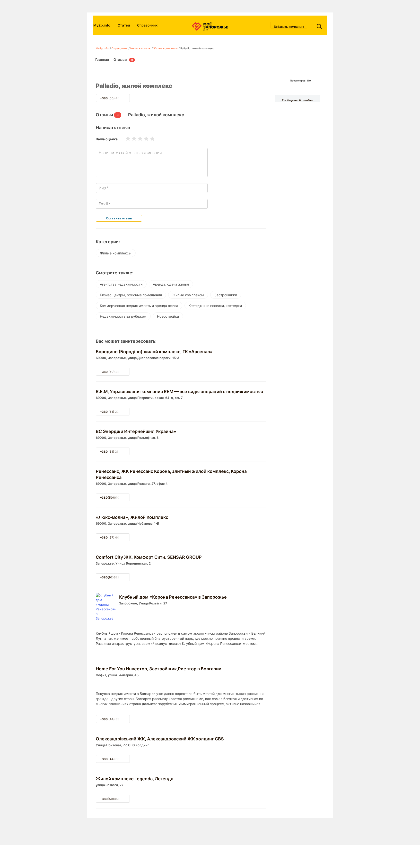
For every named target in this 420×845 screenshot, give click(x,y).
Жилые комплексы (165, 48)
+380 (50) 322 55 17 (114, 372)
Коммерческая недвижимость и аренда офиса (139, 306)
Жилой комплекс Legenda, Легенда (134, 778)
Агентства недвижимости (121, 284)
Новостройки (168, 316)
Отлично (149, 138)
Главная (102, 59)
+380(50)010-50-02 (115, 497)
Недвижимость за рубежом (123, 316)
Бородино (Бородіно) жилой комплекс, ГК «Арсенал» (154, 351)
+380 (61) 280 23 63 (115, 451)
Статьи (124, 25)
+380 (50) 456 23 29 (115, 98)
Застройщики (225, 295)
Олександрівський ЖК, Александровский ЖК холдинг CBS (160, 738)
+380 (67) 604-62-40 (115, 537)
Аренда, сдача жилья (171, 284)
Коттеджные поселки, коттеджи (215, 306)
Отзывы (120, 59)
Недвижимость (140, 48)
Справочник (147, 25)
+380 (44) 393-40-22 (115, 719)
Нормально (137, 138)
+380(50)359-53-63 (115, 799)
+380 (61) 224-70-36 (115, 412)
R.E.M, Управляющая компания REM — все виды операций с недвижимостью (179, 391)
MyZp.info (101, 25)
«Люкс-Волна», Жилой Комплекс (132, 517)
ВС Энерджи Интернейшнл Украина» (136, 431)
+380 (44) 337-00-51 (115, 759)
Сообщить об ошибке (297, 100)
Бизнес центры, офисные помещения (131, 295)
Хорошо (143, 138)
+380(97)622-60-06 (115, 577)
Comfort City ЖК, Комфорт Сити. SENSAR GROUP (149, 557)
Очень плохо (124, 138)
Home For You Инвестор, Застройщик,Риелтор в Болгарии (158, 668)
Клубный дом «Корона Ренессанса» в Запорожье (173, 597)
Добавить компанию (289, 26)
